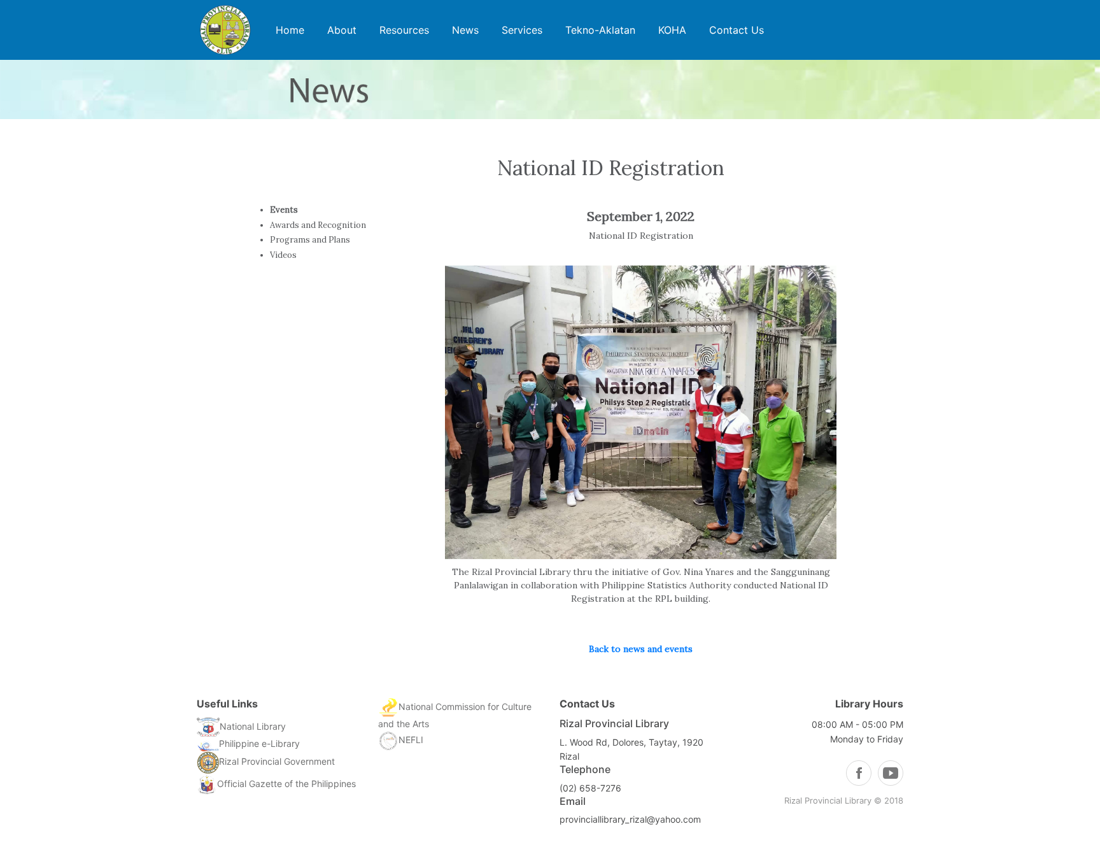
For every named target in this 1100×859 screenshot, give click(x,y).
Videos (283, 255)
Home (290, 30)
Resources (404, 30)
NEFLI (410, 739)
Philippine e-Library (259, 743)
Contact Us (736, 30)
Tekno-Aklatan (600, 30)
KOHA (672, 30)
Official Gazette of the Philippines (286, 783)
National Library (253, 726)
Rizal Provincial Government (277, 761)
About (341, 30)
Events (284, 209)
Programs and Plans (310, 239)
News (465, 30)
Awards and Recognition (318, 225)
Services (522, 30)
